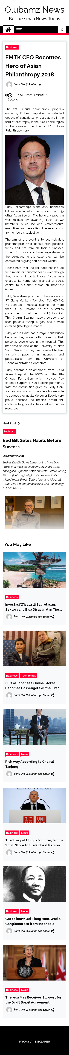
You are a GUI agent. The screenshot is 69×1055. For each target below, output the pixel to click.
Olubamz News (34, 10)
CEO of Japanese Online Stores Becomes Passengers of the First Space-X (32, 685)
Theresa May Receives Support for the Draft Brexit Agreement (33, 999)
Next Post (9, 423)
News (24, 754)
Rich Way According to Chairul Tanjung (29, 764)
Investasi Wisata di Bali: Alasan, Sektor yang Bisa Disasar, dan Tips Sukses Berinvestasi (32, 607)
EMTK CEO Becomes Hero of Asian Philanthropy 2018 (33, 66)
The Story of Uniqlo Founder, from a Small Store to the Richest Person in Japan (34, 843)
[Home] (8, 29)
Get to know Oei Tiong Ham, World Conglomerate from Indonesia (33, 921)
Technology (28, 675)
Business (12, 47)
